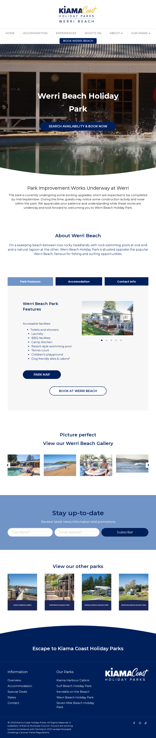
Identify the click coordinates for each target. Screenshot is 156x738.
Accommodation (20, 686)
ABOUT (115, 33)
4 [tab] (116, 340)
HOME (10, 33)
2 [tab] (106, 340)
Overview (14, 680)
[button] (7, 465)
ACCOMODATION (35, 33)
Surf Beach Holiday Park (74, 686)
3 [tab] (111, 340)
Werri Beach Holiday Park (75, 697)
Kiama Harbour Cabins (73, 680)
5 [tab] (121, 340)
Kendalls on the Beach (73, 691)
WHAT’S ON (93, 33)
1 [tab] (102, 340)
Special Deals (17, 691)
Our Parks (139, 33)
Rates (12, 697)
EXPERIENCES (66, 33)
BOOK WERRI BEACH (78, 40)
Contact (13, 703)
